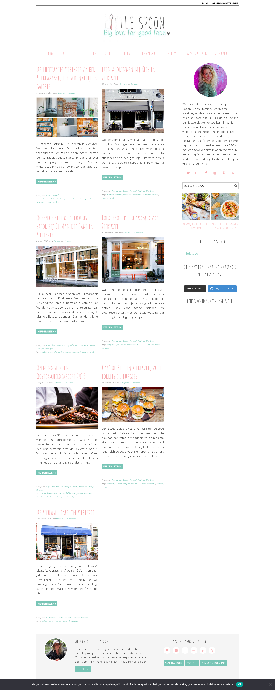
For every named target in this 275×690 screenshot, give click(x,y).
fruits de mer (47, 493)
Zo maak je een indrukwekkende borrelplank (196, 225)
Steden (126, 191)
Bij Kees (110, 194)
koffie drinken (120, 344)
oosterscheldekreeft (67, 493)
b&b (44, 198)
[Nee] (270, 684)
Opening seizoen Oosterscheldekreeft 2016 (60, 372)
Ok (240, 684)
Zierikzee (141, 191)
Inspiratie (82, 486)
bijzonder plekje (69, 198)
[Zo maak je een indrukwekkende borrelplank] (196, 206)
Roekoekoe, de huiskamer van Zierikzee (131, 222)
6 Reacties (71, 518)
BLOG (205, 3)
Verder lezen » (47, 181)
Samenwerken (173, 663)
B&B (48, 195)
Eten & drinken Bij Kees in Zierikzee (128, 73)
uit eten (155, 194)
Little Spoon (137, 24)
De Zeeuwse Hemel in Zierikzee (65, 512)
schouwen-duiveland (142, 194)
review (134, 483)
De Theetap (82, 198)
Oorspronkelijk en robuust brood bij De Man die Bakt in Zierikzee (65, 226)
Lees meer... (83, 669)
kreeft (55, 493)
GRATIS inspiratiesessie (225, 3)
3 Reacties (138, 232)
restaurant (127, 194)
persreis (80, 493)
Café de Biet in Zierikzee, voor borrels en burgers (132, 372)
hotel (90, 198)
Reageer (72, 92)
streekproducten (53, 496)
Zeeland (55, 195)
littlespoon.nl (194, 253)
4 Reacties (69, 382)
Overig (91, 486)
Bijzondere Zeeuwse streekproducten (61, 345)
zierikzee (56, 202)
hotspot (110, 344)
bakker (44, 352)
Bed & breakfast (54, 198)
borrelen (110, 483)
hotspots (118, 194)
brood (59, 352)
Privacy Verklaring (214, 663)
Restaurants (116, 191)
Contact (192, 663)
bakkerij (51, 352)
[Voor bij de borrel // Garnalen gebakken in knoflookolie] (225, 206)
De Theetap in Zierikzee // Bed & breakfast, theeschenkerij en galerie (66, 78)
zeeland (48, 202)
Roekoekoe (141, 344)
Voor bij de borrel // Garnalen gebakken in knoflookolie (225, 225)
